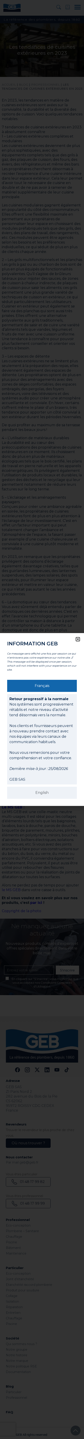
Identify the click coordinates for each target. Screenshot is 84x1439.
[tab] (42, 686)
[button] (78, 639)
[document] (42, 719)
